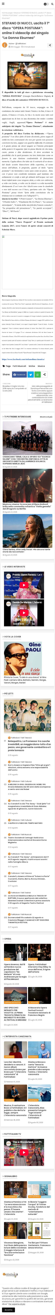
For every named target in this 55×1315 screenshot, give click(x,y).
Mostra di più (46, 417)
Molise (32, 366)
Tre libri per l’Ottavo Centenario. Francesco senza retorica (39, 1245)
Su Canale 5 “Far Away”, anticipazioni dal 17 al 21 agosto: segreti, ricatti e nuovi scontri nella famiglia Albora (28, 859)
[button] (52, 4)
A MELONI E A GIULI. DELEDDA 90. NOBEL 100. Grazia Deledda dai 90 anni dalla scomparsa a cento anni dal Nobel (29, 787)
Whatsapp (37, 374)
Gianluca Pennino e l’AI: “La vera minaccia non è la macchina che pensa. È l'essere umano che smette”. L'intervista (15, 1208)
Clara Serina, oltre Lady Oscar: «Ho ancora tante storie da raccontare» (26, 550)
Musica (17, 12)
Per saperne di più (17, 1304)
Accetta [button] (8, 1310)
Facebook (21, 374)
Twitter (31, 374)
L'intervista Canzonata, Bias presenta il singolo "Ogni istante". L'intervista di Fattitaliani (37, 1111)
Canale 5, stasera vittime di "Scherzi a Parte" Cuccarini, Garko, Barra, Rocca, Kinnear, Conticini (29, 878)
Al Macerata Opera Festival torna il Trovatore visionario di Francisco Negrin (39, 1011)
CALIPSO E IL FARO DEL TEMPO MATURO (25, 823)
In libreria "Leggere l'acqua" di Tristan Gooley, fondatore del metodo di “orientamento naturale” (39, 1208)
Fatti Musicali (19, 366)
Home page (7, 12)
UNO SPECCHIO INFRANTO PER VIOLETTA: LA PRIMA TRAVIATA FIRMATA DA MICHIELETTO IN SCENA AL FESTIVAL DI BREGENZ (15, 1013)
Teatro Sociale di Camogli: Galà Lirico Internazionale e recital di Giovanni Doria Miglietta (27, 840)
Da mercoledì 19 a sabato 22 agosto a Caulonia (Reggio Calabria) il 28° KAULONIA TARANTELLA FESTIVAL (28, 920)
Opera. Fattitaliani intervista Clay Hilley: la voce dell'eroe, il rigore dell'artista (39, 968)
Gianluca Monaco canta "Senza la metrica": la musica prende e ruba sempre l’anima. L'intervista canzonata (39, 1068)
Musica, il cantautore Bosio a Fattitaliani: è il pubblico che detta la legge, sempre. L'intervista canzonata (15, 1110)
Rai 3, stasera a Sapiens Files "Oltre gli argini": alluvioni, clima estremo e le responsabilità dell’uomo (29, 767)
